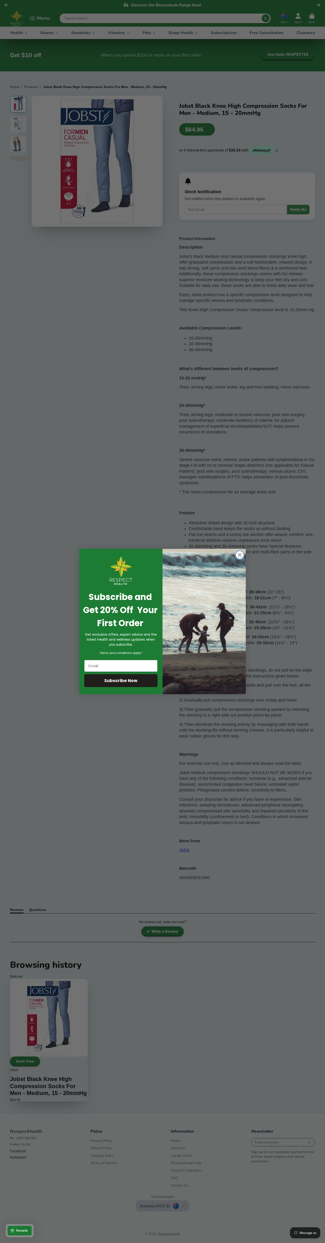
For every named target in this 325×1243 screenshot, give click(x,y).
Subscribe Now (121, 680)
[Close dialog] (240, 555)
